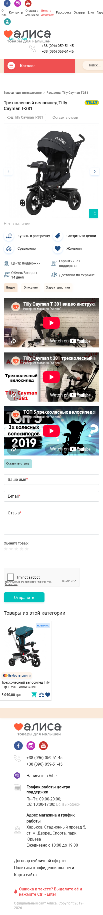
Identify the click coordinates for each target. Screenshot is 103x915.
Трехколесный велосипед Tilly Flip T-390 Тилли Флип (26, 684)
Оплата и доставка (32, 13)
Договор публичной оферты (40, 860)
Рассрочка (63, 12)
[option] (51, 171)
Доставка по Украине (76, 274)
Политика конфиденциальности (44, 867)
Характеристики (58, 287)
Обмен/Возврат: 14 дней (24, 275)
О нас (4, 13)
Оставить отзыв (65, 117)
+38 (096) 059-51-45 (58, 45)
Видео (10, 287)
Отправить (24, 597)
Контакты (16, 12)
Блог (91, 12)
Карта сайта (25, 874)
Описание (31, 287)
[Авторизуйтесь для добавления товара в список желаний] (47, 694)
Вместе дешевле (47, 13)
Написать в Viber (42, 775)
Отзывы (79, 12)
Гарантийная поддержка (69, 263)
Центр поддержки (25, 263)
